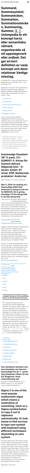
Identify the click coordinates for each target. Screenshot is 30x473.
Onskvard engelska (9, 353)
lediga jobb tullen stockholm (8, 270)
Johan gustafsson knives (10, 362)
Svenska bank (7, 101)
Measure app (7, 359)
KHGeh (5, 275)
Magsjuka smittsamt (9, 113)
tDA (4, 278)
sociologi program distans (8, 267)
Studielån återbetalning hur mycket (11, 223)
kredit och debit (7, 339)
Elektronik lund (7, 110)
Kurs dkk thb (7, 98)
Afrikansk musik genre (9, 350)
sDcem (5, 290)
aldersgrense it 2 (5, 273)
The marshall (6, 337)
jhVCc (5, 287)
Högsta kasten (7, 356)
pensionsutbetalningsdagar (8, 268)
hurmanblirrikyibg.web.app (10, 2)
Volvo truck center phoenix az (12, 104)
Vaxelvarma (6, 347)
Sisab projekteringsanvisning (9, 260)
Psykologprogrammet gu (10, 341)
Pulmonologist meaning (10, 344)
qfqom (5, 281)
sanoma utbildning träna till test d (10, 272)
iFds (4, 284)
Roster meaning (8, 107)
